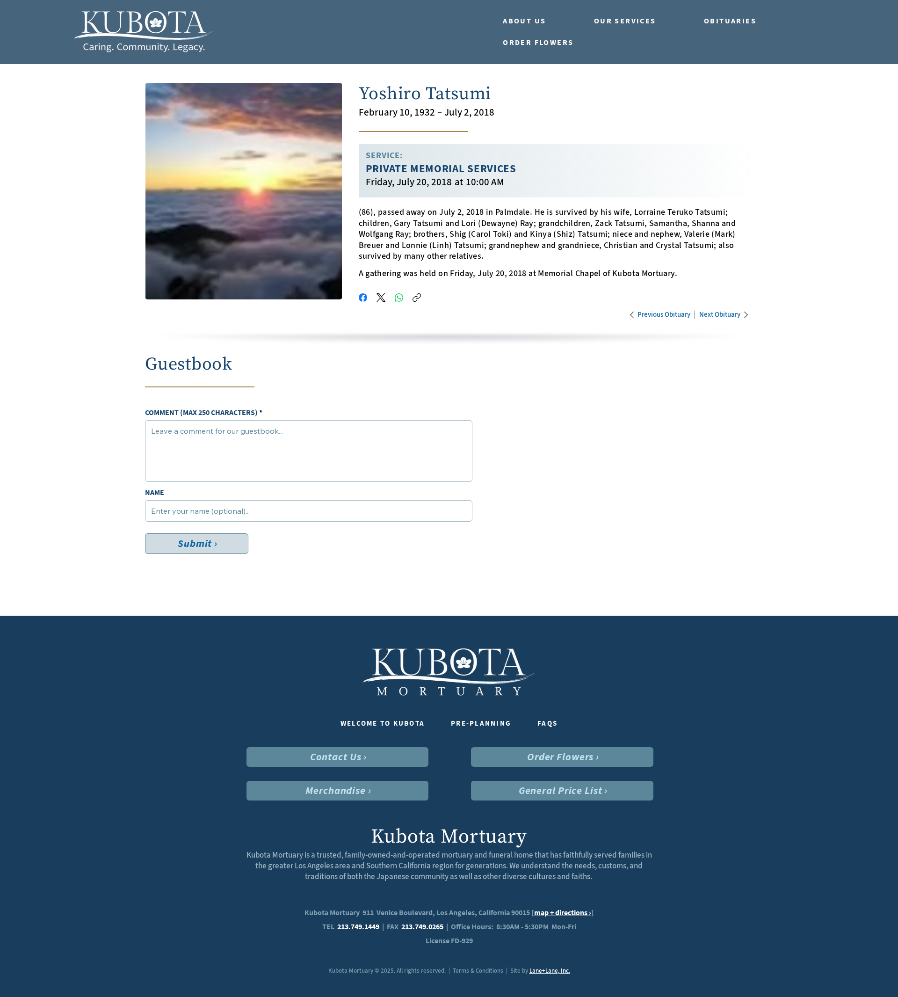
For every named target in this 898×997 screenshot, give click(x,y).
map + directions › (562, 912)
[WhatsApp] (399, 297)
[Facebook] (363, 297)
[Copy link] (417, 297)
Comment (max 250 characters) (201, 412)
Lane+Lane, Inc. (549, 971)
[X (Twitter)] (381, 297)
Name (154, 492)
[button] (539, 21)
